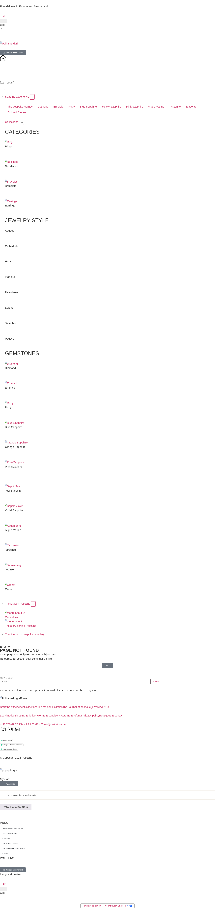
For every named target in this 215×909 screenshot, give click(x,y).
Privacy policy (90, 715)
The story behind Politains (20, 625)
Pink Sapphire (134, 106)
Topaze (9, 569)
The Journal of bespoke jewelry (13, 848)
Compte (5, 853)
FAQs (105, 707)
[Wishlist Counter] (107, 71)
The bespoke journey (20, 106)
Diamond (43, 106)
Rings (8, 146)
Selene (9, 307)
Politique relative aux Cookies (12, 745)
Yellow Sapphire (111, 106)
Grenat (9, 589)
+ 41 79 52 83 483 (33, 724)
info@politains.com (55, 724)
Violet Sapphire (14, 510)
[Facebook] (10, 729)
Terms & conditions (49, 715)
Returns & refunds (71, 715)
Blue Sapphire (88, 106)
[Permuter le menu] (2, 91)
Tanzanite (175, 106)
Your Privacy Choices (115, 906)
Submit (156, 682)
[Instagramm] (3, 729)
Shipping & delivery (26, 715)
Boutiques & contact (111, 715)
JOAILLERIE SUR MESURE (12, 829)
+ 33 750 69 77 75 (11, 724)
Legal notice (7, 715)
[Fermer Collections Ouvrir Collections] (21, 122)
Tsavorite (191, 106)
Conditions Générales (9, 749)
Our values (11, 617)
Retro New (11, 292)
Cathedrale (11, 246)
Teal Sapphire (13, 490)
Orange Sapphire (15, 446)
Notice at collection (92, 906)
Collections (30, 707)
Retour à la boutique (16, 807)
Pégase (9, 338)
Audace (9, 230)
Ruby (71, 106)
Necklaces (11, 166)
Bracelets (10, 185)
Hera (8, 261)
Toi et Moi (11, 323)
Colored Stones (16, 112)
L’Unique (10, 276)
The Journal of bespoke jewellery (82, 707)
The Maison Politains (50, 707)
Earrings (10, 205)
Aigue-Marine (156, 106)
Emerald (58, 106)
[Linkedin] (17, 729)
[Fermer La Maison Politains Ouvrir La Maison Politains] (33, 604)
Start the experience (12, 707)
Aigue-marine (13, 530)
